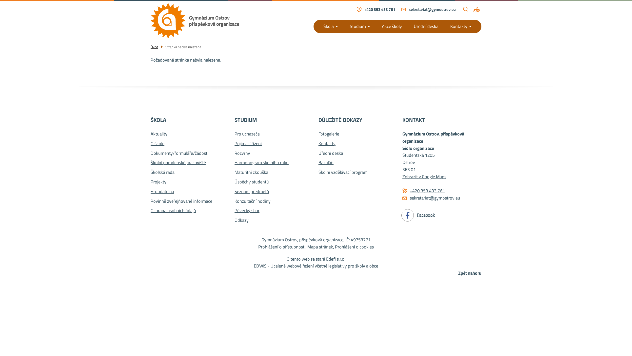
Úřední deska (426, 26)
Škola (328, 26)
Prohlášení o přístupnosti (281, 247)
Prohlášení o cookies (354, 247)
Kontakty (458, 26)
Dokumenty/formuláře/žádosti (179, 153)
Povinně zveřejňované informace (181, 201)
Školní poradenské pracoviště (178, 162)
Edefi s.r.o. (335, 259)
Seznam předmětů (252, 191)
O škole (157, 143)
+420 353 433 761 (379, 9)
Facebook (426, 215)
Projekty (158, 182)
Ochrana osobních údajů (173, 210)
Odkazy (242, 220)
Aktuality (159, 134)
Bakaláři (326, 162)
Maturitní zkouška (251, 172)
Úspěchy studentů (252, 182)
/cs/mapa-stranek (476, 9)
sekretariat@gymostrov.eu (432, 9)
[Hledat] (466, 9)
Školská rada (163, 172)
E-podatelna (162, 191)
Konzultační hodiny (253, 201)
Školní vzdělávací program (343, 172)
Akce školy (392, 26)
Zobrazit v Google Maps (424, 177)
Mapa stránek (320, 247)
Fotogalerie (328, 134)
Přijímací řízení (248, 143)
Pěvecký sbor (247, 210)
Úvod (154, 47)
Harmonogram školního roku (262, 162)
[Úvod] (168, 21)
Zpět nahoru (469, 273)
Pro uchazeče (247, 134)
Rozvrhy (242, 153)
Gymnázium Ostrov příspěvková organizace (214, 20)
